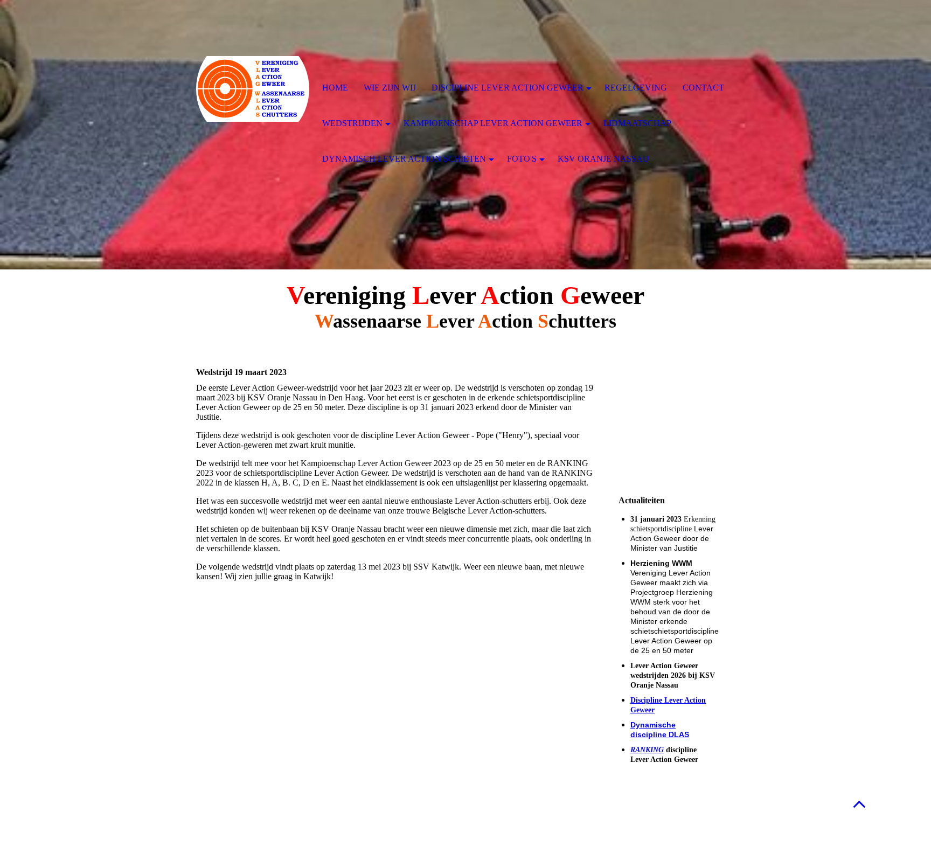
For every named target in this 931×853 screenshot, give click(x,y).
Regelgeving (636, 87)
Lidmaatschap (637, 123)
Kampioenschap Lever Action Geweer (493, 123)
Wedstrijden (352, 123)
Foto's (522, 158)
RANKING (647, 750)
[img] (252, 88)
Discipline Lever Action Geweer (507, 87)
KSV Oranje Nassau (603, 158)
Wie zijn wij (390, 87)
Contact (703, 87)
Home (335, 87)
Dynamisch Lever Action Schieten (404, 158)
